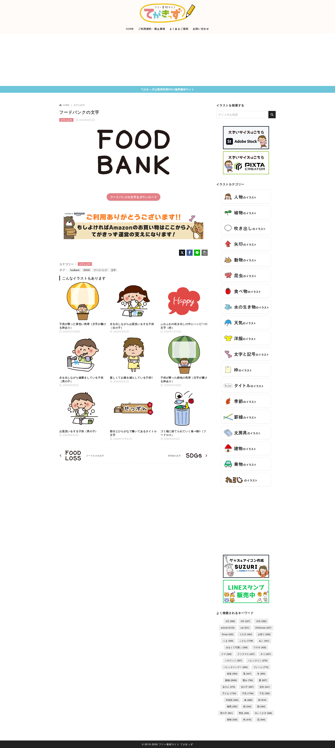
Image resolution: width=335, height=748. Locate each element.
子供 (248, 693)
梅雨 (232, 706)
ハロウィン (233, 660)
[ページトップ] (327, 740)
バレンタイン (257, 660)
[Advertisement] (167, 59)
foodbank (75, 270)
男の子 (226, 713)
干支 (264, 693)
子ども (229, 693)
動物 (231, 680)
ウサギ (260, 647)
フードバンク (100, 270)
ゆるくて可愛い (237, 647)
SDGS (86, 270)
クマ (226, 654)
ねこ (264, 640)
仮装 (232, 673)
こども (246, 640)
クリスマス (246, 654)
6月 (245, 621)
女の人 (228, 686)
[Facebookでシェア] (190, 253)
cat (244, 627)
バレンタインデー (236, 667)
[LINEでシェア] (197, 253)
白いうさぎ (263, 713)
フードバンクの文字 (123, 197)
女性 (264, 686)
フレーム (261, 667)
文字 (113, 270)
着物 (232, 719)
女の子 (247, 686)
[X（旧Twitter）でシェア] (182, 253)
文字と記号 (79, 104)
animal (227, 627)
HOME (66, 104)
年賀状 (232, 700)
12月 (261, 621)
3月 (230, 621)
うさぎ (245, 634)
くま (228, 640)
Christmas (263, 627)
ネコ (265, 654)
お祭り (264, 634)
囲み (248, 680)
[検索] (272, 114)
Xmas (227, 634)
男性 (244, 713)
